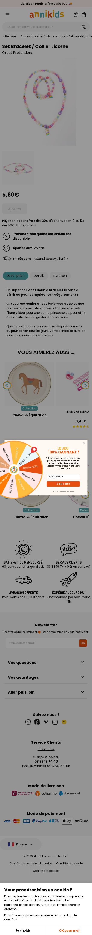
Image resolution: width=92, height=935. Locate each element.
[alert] (46, 467)
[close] (84, 443)
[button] (63, 484)
